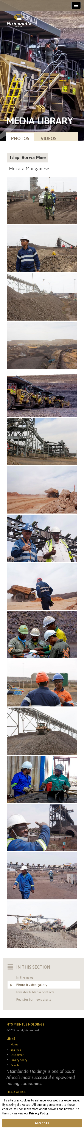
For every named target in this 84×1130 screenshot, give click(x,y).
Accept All (42, 1123)
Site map (16, 1049)
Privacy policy (19, 1060)
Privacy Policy (38, 1113)
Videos (48, 138)
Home (14, 1044)
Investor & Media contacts (35, 992)
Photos (20, 138)
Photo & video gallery (31, 985)
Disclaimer (17, 1054)
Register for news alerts (33, 999)
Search (15, 1065)
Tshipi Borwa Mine (27, 157)
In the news (24, 977)
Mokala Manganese (29, 168)
